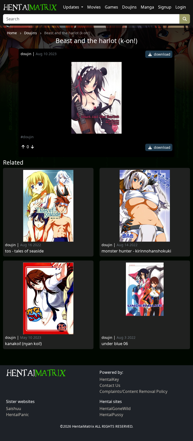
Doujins (129, 7)
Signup (164, 7)
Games (111, 7)
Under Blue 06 (115, 343)
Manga (147, 7)
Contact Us (110, 385)
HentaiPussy (111, 414)
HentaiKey (109, 379)
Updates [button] (71, 7)
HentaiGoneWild (115, 408)
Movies (94, 7)
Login (180, 7)
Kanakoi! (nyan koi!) (23, 343)
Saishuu (13, 408)
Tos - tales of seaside (24, 251)
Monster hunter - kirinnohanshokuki (136, 251)
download (161, 54)
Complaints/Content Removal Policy (133, 391)
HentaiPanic (17, 414)
